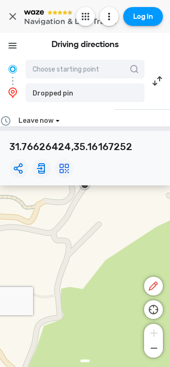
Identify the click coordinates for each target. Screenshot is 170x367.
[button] (85, 92)
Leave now (35, 121)
